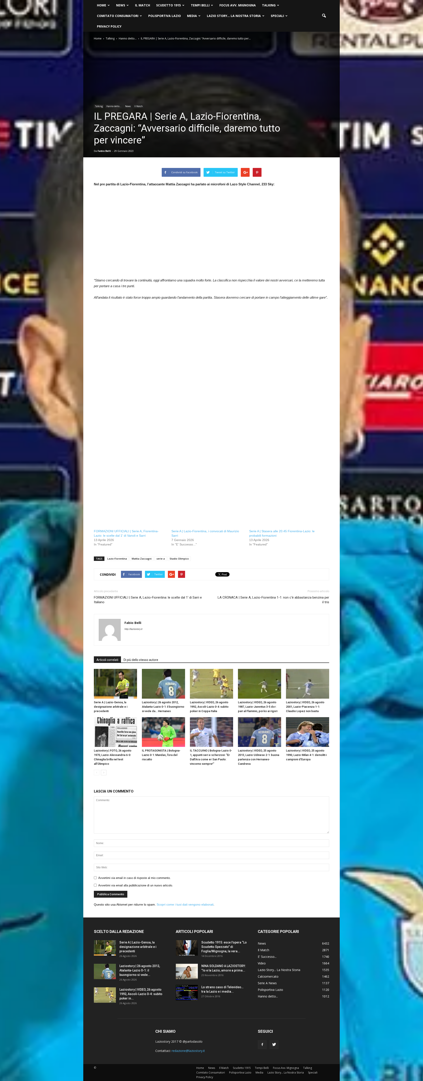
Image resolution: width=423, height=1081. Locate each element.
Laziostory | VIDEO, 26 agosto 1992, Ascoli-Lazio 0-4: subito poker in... (140, 994)
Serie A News (267, 983)
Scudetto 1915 (168, 5)
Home (101, 5)
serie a (160, 558)
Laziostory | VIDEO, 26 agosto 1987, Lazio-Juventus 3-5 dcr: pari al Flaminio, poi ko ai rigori (257, 707)
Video (262, 963)
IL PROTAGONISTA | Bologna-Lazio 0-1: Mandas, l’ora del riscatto (161, 755)
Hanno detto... (113, 106)
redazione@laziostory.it (188, 1051)
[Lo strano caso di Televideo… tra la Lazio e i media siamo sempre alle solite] (187, 992)
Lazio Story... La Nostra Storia (279, 970)
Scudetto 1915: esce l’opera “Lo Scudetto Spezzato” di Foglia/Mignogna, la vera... (224, 947)
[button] (324, 16)
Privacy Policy (109, 26)
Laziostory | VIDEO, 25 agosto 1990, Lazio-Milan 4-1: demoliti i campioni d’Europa (306, 755)
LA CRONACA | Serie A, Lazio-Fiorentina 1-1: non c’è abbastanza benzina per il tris (273, 599)
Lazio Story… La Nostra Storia (234, 16)
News (120, 5)
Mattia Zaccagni (142, 558)
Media (192, 16)
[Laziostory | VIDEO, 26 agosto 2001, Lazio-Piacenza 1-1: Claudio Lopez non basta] (307, 684)
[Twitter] (274, 1044)
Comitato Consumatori (117, 16)
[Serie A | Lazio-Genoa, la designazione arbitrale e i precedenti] (115, 684)
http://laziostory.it (133, 629)
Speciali (277, 16)
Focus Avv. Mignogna (237, 5)
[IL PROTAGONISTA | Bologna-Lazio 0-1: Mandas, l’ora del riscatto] (163, 732)
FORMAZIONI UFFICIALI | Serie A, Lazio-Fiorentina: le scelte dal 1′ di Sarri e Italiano (148, 599)
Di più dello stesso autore (141, 660)
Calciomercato (268, 976)
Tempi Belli (200, 5)
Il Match (142, 5)
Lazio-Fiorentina (117, 558)
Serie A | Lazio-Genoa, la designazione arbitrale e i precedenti (110, 707)
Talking (269, 5)
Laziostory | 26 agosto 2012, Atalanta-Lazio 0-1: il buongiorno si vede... (139, 970)
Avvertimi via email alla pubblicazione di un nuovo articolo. (135, 885)
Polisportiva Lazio (164, 16)
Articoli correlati (107, 660)
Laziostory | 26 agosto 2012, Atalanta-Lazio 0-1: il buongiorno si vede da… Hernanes (163, 707)
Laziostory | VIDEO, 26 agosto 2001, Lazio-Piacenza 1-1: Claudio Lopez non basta (305, 707)
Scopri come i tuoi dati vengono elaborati (185, 904)
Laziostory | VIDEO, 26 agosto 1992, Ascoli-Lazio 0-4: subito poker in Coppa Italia (209, 707)
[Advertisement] (211, 235)
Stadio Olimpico (179, 558)
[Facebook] (262, 1044)
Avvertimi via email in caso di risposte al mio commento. (134, 878)
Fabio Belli (104, 151)
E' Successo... (267, 956)
